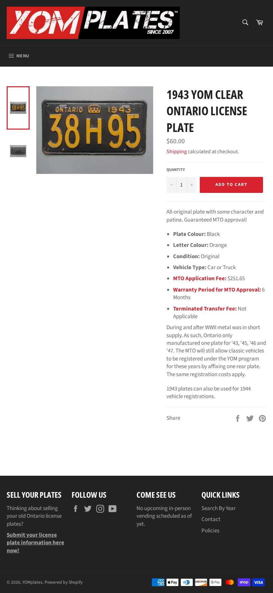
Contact (210, 519)
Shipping (176, 151)
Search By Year (218, 508)
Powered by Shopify (64, 582)
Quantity (175, 170)
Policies (210, 531)
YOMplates (32, 582)
